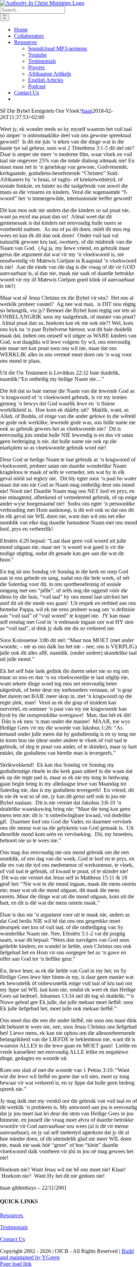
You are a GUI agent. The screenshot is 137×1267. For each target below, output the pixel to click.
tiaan (87, 111)
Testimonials (14, 1227)
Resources (12, 1215)
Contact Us (12, 1239)
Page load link (16, 1264)
